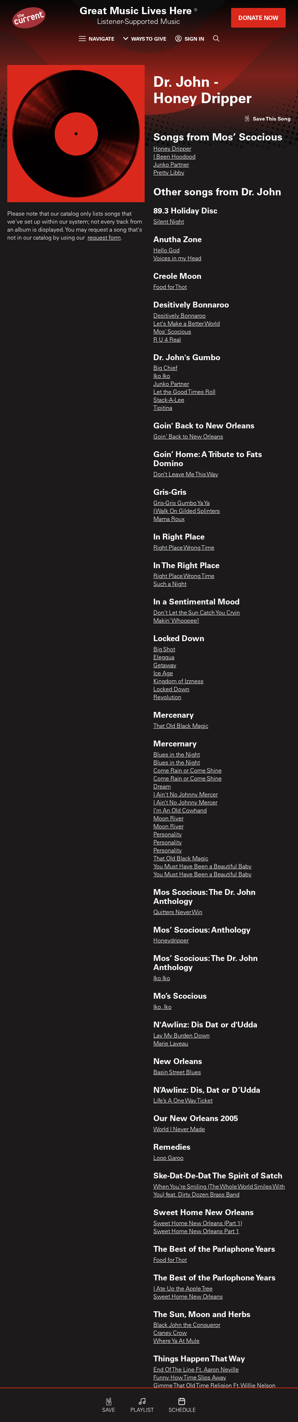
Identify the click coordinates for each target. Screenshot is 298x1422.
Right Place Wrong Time (183, 548)
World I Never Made (179, 1130)
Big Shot (164, 650)
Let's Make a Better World (186, 324)
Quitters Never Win (177, 913)
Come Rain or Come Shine (187, 771)
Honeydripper (171, 941)
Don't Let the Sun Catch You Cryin (196, 613)
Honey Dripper (172, 149)
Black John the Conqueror (186, 1325)
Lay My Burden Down (181, 1036)
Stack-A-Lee (168, 400)
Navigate (101, 38)
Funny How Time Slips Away (189, 1378)
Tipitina (162, 408)
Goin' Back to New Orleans (188, 437)
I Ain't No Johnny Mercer (185, 795)
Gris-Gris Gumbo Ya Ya (181, 503)
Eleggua (163, 658)
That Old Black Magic (180, 726)
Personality (167, 835)
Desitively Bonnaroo (179, 316)
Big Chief (165, 368)
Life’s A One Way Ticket (183, 1101)
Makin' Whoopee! (176, 621)
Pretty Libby (168, 173)
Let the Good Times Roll (184, 392)
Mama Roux (169, 519)
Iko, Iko (162, 1007)
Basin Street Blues (177, 1073)
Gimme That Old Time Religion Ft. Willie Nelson (214, 1386)
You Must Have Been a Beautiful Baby (202, 867)
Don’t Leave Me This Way (185, 475)
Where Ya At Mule (176, 1341)
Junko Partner (171, 165)
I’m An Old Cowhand (180, 811)
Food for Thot (170, 287)
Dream (162, 787)
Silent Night (168, 222)
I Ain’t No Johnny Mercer (185, 803)
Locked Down (171, 690)
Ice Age (163, 674)
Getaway (164, 666)
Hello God (166, 251)
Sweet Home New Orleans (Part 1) (197, 1224)
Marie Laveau (170, 1044)
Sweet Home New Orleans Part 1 (196, 1232)
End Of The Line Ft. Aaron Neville (196, 1370)
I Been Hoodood (174, 157)
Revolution (167, 698)
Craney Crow (170, 1333)
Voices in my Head (177, 259)
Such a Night (169, 584)
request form (104, 238)
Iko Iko (161, 376)
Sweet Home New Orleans (188, 1297)
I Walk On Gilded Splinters (186, 511)
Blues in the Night (176, 755)
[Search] (216, 38)
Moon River (168, 819)
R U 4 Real (167, 340)
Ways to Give (148, 38)
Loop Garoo (168, 1158)
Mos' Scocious (172, 332)
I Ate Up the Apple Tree (183, 1289)
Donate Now (258, 17)
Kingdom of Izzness (178, 682)
